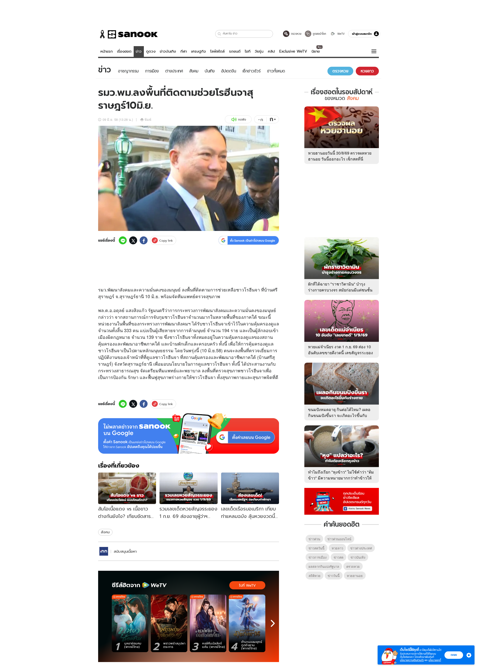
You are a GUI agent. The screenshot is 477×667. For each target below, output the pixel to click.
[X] (133, 240)
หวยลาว (337, 548)
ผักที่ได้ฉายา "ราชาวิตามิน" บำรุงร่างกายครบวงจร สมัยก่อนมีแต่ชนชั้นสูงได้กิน (340, 290)
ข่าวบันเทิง (168, 51)
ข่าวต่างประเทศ (361, 548)
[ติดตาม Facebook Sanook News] (341, 500)
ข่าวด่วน (314, 539)
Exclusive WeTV (293, 51)
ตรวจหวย (353, 566)
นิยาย (316, 51)
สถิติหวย (314, 575)
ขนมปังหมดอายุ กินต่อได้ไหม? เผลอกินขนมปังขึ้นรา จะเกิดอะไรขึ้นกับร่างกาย (339, 415)
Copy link (166, 240)
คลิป (271, 51)
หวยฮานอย (355, 575)
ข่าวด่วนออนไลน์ (339, 539)
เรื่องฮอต (124, 51)
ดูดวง (151, 51)
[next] (273, 623)
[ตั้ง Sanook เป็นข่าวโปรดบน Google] (188, 433)
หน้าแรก (106, 51)
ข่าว (139, 51)
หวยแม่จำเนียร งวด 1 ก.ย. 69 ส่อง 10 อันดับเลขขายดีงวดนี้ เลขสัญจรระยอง (340, 349)
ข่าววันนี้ (334, 575)
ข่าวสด (338, 557)
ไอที (247, 51)
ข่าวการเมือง (317, 557)
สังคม (105, 532)
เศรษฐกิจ (198, 51)
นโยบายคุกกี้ (435, 660)
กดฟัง (242, 119)
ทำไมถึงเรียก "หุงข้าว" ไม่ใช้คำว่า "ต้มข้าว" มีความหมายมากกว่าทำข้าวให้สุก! (341, 478)
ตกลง (454, 654)
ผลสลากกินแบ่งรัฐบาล (324, 566)
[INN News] (103, 551)
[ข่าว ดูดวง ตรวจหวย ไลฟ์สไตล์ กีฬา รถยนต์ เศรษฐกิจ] (128, 34)
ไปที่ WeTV (247, 585)
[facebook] (144, 240)
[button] (219, 34)
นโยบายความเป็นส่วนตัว (412, 660)
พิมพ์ (148, 119)
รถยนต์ (234, 51)
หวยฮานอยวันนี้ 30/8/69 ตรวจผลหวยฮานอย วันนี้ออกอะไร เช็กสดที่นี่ (339, 156)
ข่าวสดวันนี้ (316, 548)
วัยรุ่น (259, 51)
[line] (123, 240)
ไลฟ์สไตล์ (217, 51)
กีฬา (183, 51)
